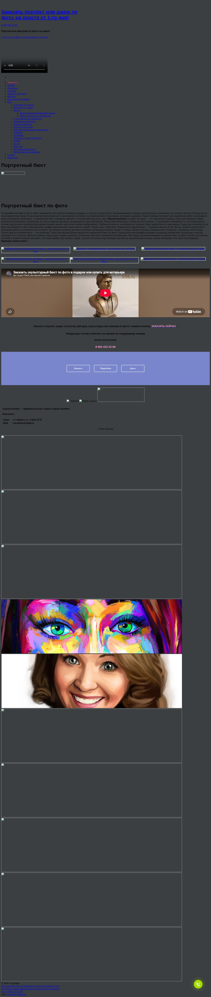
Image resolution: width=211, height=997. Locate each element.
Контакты (12, 157)
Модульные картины (25, 149)
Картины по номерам (18, 99)
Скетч (17, 143)
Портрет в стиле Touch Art (27, 138)
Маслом (11, 96)
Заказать (78, 368)
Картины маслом (23, 124)
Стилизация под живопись (28, 118)
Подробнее (105, 368)
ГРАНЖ (18, 132)
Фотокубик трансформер (27, 152)
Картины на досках (24, 104)
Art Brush (18, 135)
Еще (9, 102)
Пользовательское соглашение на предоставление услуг (30, 986)
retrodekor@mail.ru (16, 994)
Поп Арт (18, 146)
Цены (133, 368)
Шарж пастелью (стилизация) (35, 116)
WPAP (17, 141)
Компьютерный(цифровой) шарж (37, 113)
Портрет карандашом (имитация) (31, 129)
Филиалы (12, 88)
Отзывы (11, 91)
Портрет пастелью (23, 127)
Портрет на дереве (23, 107)
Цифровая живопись (24, 121)
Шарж (17, 110)
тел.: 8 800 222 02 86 (12, 991)
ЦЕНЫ (11, 85)
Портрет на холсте (17, 93)
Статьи (11, 154)
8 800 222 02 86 (9, 25)
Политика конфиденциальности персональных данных (30, 988)
